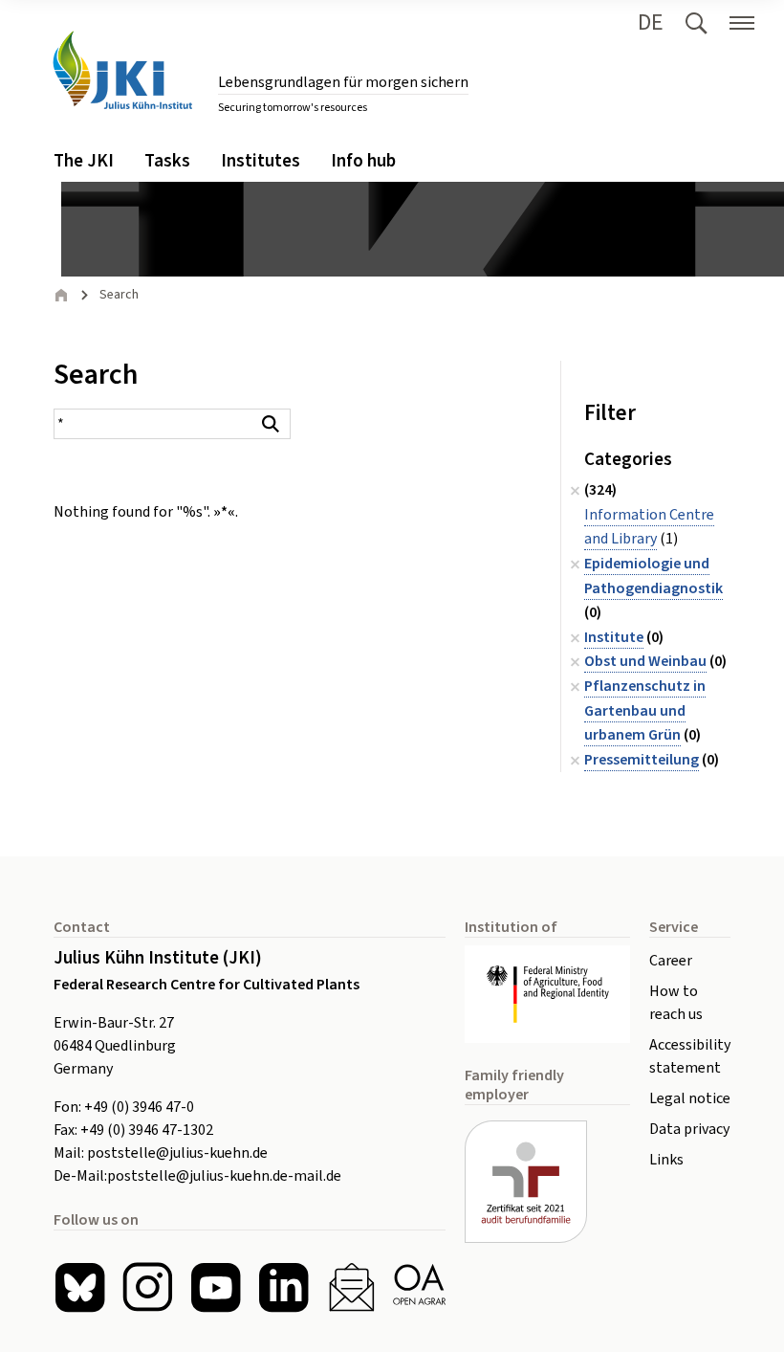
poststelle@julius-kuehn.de (177, 1153)
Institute (613, 637)
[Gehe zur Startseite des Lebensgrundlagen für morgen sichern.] (122, 70)
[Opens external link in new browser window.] (547, 993)
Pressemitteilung (641, 759)
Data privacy (689, 1129)
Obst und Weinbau (645, 661)
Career (670, 960)
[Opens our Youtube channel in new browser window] (215, 1287)
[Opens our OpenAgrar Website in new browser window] (419, 1287)
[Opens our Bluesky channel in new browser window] (80, 1287)
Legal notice (689, 1098)
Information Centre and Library (649, 527)
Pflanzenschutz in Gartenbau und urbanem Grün (645, 710)
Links (666, 1159)
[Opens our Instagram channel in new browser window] (147, 1287)
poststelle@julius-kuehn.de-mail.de (224, 1175)
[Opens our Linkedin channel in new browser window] (283, 1287)
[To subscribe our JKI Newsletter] (351, 1287)
